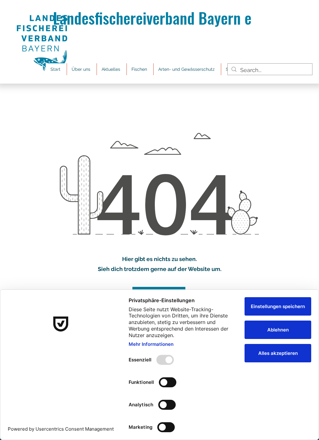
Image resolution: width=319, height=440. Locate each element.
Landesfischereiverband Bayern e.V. (159, 17)
